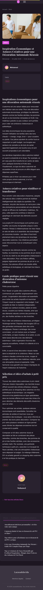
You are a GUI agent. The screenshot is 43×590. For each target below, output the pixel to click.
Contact (28, 578)
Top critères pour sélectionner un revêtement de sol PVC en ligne (21, 539)
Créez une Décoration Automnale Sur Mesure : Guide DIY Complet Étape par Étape (20, 545)
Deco (10, 9)
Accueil (4, 9)
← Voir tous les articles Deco (12, 500)
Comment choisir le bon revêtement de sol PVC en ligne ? (21, 532)
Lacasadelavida (21, 572)
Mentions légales (17, 578)
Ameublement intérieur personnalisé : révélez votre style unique (20, 526)
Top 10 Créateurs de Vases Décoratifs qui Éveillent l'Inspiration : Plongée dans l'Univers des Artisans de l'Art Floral (20, 553)
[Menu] (24, 1)
